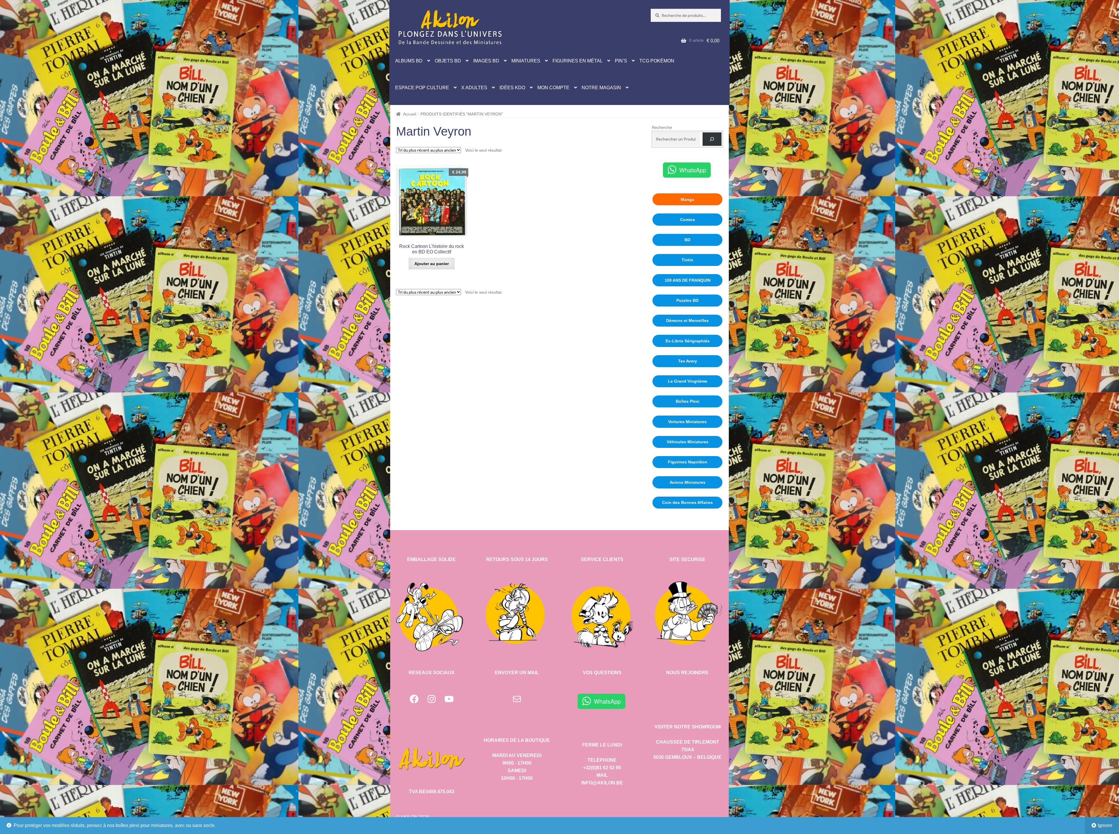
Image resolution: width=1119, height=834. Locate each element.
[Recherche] (712, 139)
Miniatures (525, 60)
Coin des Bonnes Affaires (687, 502)
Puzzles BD (687, 300)
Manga (687, 199)
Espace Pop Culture (422, 87)
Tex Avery (687, 361)
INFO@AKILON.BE (602, 782)
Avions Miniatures (687, 482)
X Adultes (474, 87)
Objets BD (448, 60)
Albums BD (409, 60)
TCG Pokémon (656, 60)
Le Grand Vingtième (687, 381)
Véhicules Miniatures (687, 441)
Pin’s (621, 60)
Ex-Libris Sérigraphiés (688, 341)
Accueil (409, 114)
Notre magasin (601, 87)
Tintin (687, 259)
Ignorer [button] (1105, 825)
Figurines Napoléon (687, 462)
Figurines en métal (578, 60)
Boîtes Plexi (687, 401)
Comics (687, 219)
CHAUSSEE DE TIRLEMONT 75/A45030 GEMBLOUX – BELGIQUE (687, 750)
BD (687, 239)
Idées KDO (512, 87)
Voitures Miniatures (687, 421)
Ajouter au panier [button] (431, 263)
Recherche (662, 127)
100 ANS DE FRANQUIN (687, 280)
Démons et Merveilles (687, 320)
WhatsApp (692, 170)
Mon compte (553, 87)
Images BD (486, 60)
